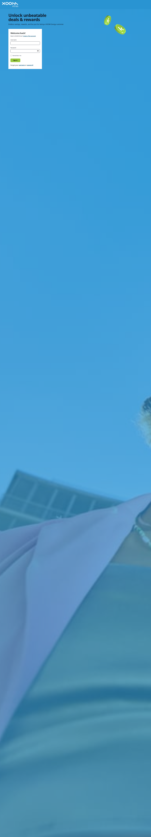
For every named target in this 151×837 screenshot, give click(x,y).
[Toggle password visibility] (38, 51)
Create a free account (29, 36)
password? (30, 65)
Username (13, 40)
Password (13, 48)
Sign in (15, 60)
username (22, 65)
